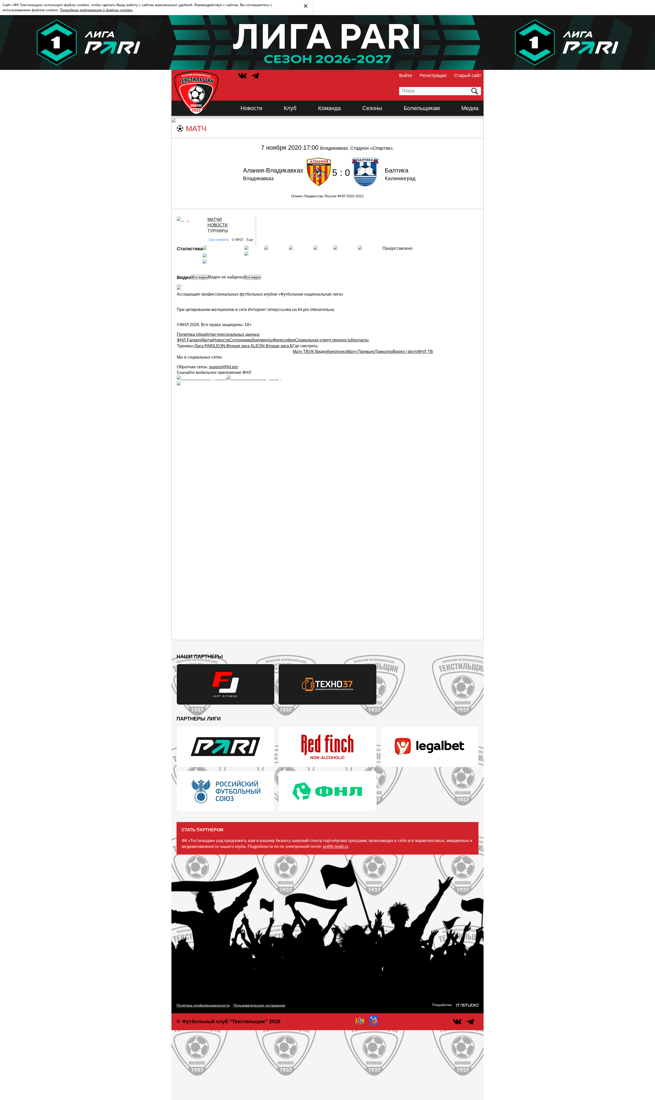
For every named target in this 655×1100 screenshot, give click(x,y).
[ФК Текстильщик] (196, 93)
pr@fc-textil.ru (335, 846)
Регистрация (433, 75)
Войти (405, 75)
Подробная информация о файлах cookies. (96, 10)
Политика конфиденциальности (203, 1005)
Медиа (469, 108)
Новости (251, 108)
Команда (329, 108)
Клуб (290, 108)
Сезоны (372, 108)
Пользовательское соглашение (259, 1005)
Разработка (442, 1005)
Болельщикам (422, 108)
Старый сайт (467, 75)
